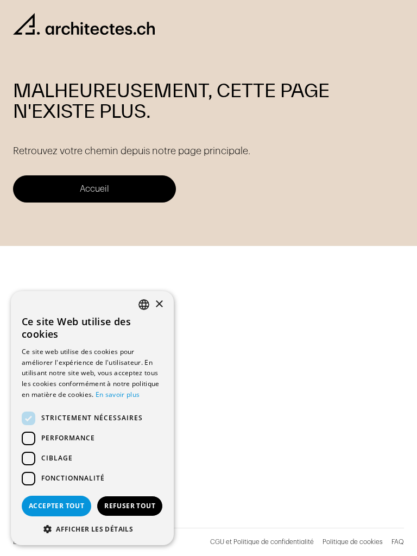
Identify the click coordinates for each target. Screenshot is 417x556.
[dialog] (92, 418)
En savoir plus (118, 394)
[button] (92, 528)
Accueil (94, 189)
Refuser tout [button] (129, 505)
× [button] (159, 304)
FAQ (397, 542)
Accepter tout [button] (56, 505)
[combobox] (143, 304)
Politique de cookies (353, 542)
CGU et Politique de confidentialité (262, 542)
